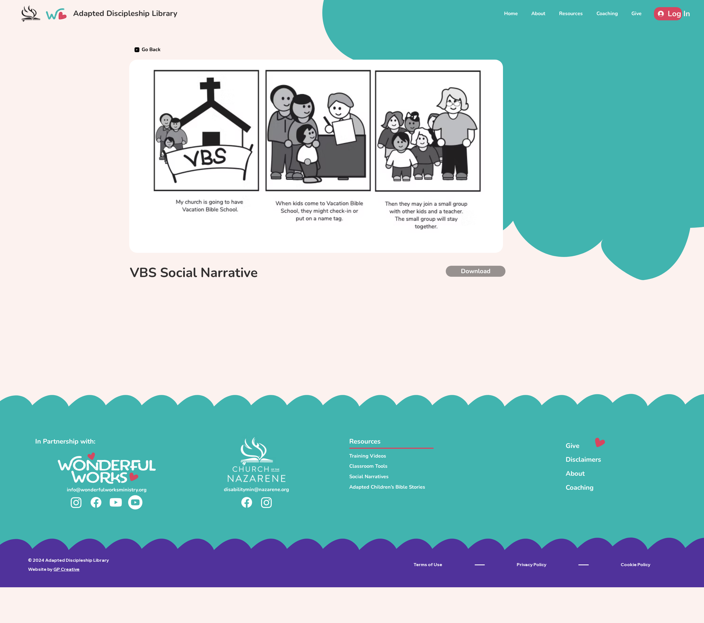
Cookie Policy (635, 564)
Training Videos (367, 456)
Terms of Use (428, 564)
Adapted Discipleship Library (125, 13)
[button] (571, 13)
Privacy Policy (531, 564)
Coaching (580, 487)
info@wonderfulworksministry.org (107, 489)
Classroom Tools (368, 466)
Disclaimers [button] (583, 459)
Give (572, 445)
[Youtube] (116, 502)
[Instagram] (76, 502)
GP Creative (66, 569)
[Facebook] (96, 502)
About (575, 473)
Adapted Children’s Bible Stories (387, 487)
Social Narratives (369, 476)
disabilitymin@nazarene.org (256, 489)
